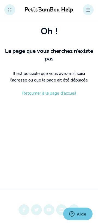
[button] (9, 9)
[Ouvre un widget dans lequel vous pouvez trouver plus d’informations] (78, 214)
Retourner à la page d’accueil (49, 93)
